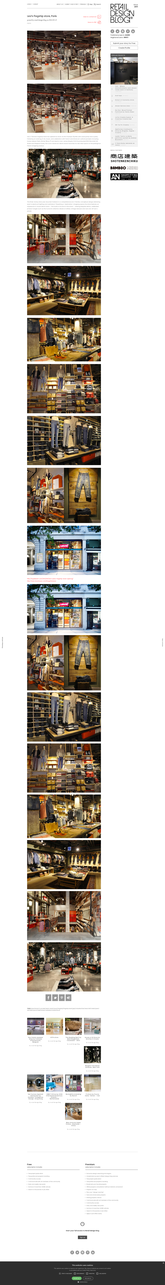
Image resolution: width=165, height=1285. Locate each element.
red (28, 1010)
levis (86, 1008)
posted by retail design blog (36, 20)
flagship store (68, 1008)
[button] (60, 1273)
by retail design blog (35, 1045)
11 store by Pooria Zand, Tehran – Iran (92, 1095)
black (32, 1008)
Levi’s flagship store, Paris (42, 16)
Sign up (82, 1237)
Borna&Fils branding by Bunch (73, 1095)
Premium (83, 4)
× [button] (163, 1263)
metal (93, 1008)
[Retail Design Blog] (124, 13)
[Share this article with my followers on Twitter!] (55, 997)
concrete (42, 1008)
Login (29, 4)
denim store (49, 1008)
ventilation (49, 1010)
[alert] (82, 1273)
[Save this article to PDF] (68, 997)
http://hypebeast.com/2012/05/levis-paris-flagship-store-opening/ (50, 579)
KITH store (54, 1037)
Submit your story (71, 4)
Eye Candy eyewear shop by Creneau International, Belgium (35, 1040)
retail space (33, 1010)
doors (55, 1008)
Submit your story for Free (124, 43)
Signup (35, 4)
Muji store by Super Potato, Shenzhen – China (73, 1124)
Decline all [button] (88, 1278)
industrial (78, 1008)
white (54, 1010)
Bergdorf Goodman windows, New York (92, 1066)
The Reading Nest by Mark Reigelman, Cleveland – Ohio (73, 1039)
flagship (60, 1008)
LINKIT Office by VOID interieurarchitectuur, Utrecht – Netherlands (54, 1096)
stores (43, 1010)
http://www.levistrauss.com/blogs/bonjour (41, 581)
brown (37, 1008)
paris (96, 1008)
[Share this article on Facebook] (48, 997)
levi (83, 1008)
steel (39, 1010)
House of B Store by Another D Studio (92, 1038)
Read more (93, 1270)
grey (73, 1008)
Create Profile (124, 48)
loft (89, 1008)
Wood (58, 1010)
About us (60, 4)
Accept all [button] (77, 1278)
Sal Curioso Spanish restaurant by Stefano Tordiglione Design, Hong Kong (35, 1096)
